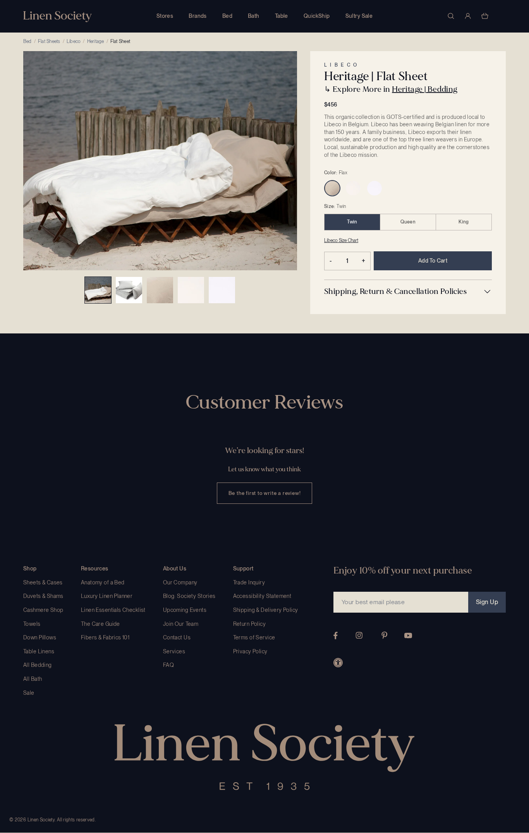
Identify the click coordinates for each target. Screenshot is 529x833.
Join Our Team (180, 624)
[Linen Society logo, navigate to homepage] (57, 16)
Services (174, 651)
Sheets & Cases (43, 582)
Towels (32, 624)
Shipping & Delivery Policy (265, 610)
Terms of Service (254, 637)
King (464, 222)
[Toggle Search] (450, 16)
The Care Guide (100, 624)
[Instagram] (359, 635)
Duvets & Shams (43, 596)
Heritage (95, 41)
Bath (253, 16)
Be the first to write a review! (264, 493)
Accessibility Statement (262, 596)
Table (281, 16)
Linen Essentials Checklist (113, 610)
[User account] (467, 16)
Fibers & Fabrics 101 (105, 637)
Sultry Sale (359, 16)
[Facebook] (335, 635)
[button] (408, 291)
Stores (164, 16)
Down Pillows (39, 637)
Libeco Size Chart (341, 240)
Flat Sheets (49, 41)
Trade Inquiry (249, 582)
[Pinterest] (384, 635)
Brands (198, 16)
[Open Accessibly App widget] (338, 662)
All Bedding (37, 665)
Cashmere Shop (43, 610)
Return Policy (249, 624)
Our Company (180, 582)
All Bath (32, 679)
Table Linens (38, 651)
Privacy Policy (250, 651)
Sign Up (487, 602)
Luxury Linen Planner (106, 596)
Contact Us (177, 637)
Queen (408, 222)
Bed (227, 16)
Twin (352, 222)
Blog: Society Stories (189, 596)
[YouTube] (408, 635)
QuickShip (317, 16)
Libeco (74, 41)
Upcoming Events (184, 610)
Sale (28, 693)
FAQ (168, 665)
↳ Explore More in (390, 89)
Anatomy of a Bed (103, 582)
